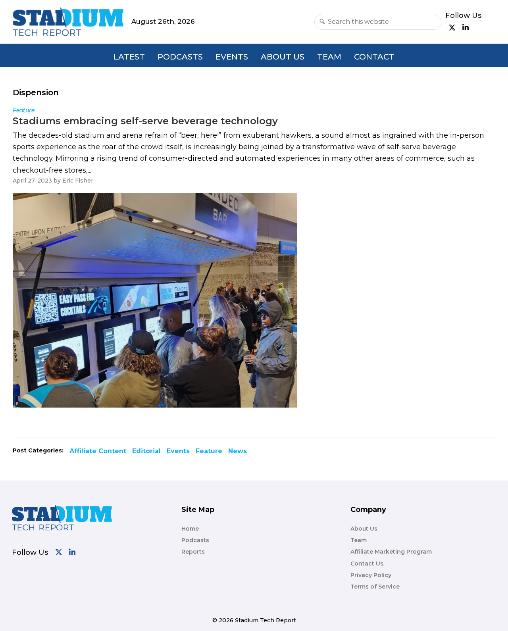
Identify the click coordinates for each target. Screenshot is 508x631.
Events (232, 57)
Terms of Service (375, 586)
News (237, 451)
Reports (193, 551)
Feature (209, 451)
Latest (129, 57)
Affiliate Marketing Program (391, 551)
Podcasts (180, 57)
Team (329, 57)
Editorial (146, 451)
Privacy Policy (370, 575)
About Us (282, 57)
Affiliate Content (97, 451)
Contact (374, 57)
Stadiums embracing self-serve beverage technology (145, 121)
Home (190, 528)
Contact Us (366, 563)
